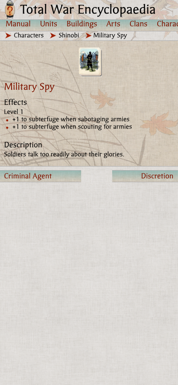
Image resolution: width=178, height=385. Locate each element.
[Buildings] (82, 24)
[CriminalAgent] (40, 176)
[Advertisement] (89, 271)
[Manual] (18, 24)
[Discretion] (145, 176)
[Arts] (113, 24)
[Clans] (138, 24)
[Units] (48, 24)
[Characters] (29, 35)
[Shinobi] (69, 35)
